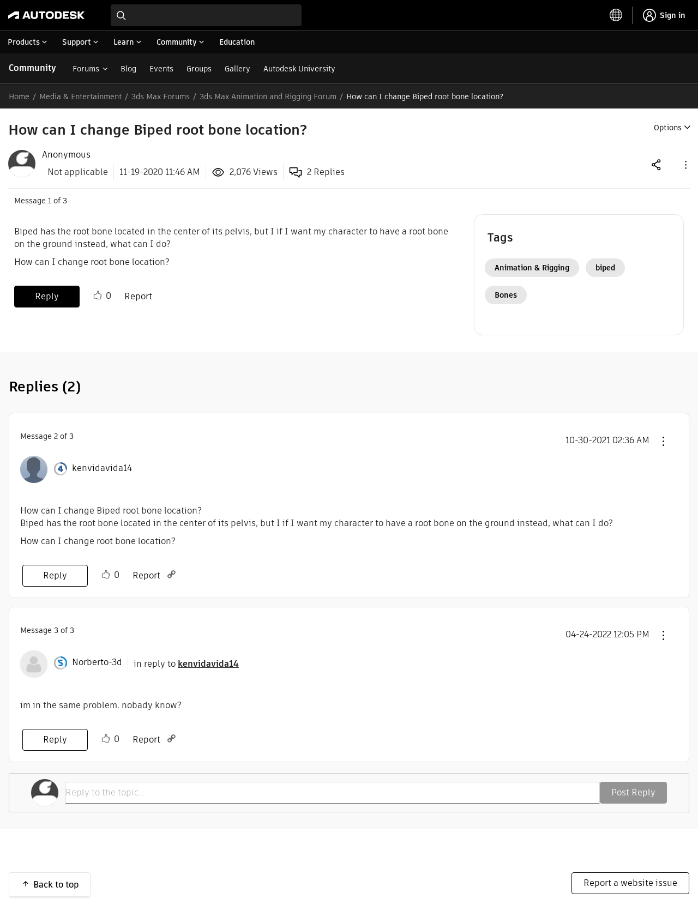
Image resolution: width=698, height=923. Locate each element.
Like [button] (98, 295)
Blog (128, 68)
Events (161, 68)
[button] (685, 164)
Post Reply (633, 792)
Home (19, 96)
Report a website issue (630, 883)
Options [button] (668, 127)
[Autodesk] (46, 15)
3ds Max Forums (160, 96)
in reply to (186, 663)
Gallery (237, 68)
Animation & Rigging (532, 267)
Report (138, 296)
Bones (506, 294)
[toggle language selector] (616, 15)
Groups (199, 68)
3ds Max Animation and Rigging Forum (268, 96)
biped (605, 267)
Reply (47, 296)
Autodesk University (299, 68)
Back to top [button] (56, 884)
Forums (86, 68)
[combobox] (206, 15)
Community (32, 68)
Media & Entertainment (80, 96)
